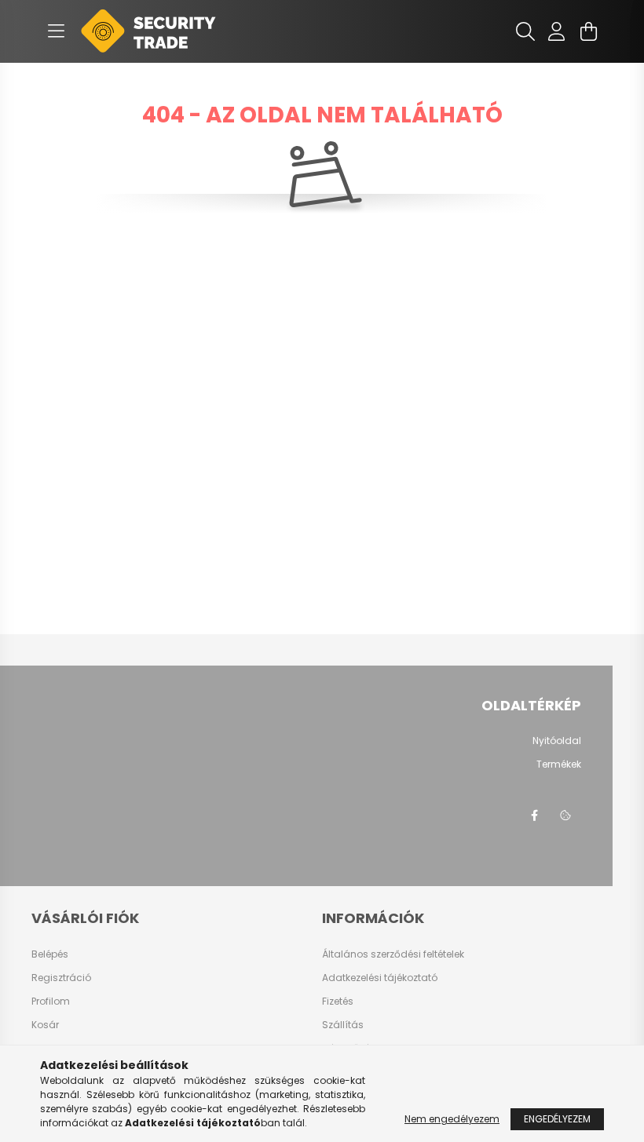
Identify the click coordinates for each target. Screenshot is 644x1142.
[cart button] (588, 31)
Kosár (45, 1025)
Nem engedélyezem (451, 1119)
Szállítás (343, 1025)
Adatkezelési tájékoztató (379, 977)
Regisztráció (61, 977)
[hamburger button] (55, 31)
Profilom (50, 1001)
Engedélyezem (557, 1119)
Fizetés (337, 1001)
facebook (534, 815)
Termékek (558, 764)
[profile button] (557, 31)
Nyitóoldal (556, 740)
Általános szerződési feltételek (393, 954)
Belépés (49, 954)
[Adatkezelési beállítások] (565, 815)
